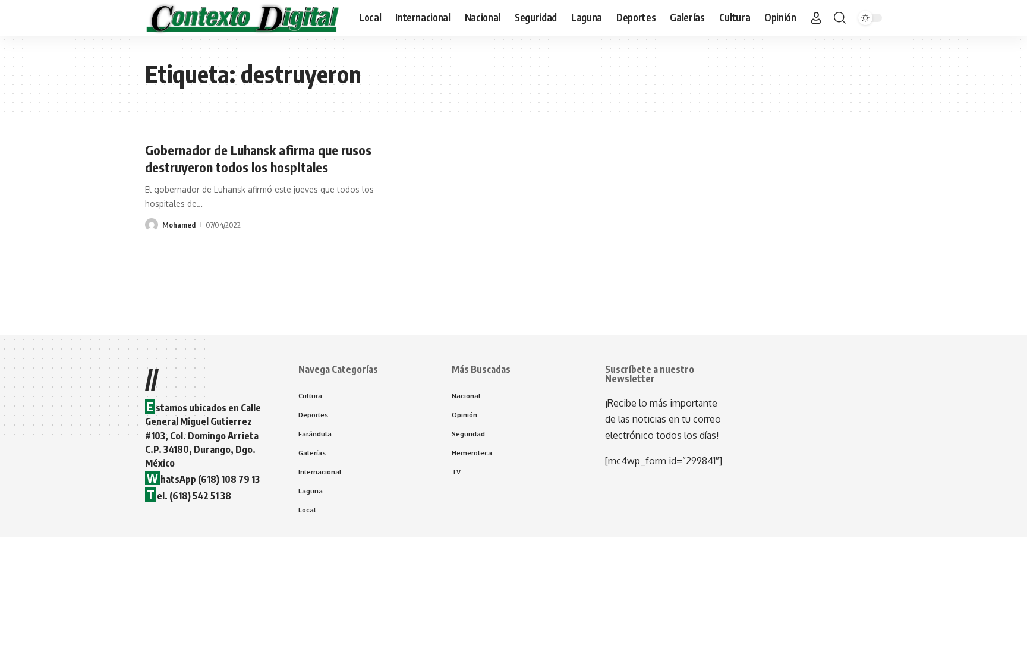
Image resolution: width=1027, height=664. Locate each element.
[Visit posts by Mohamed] (151, 224)
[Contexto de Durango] (242, 18)
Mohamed (179, 224)
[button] (816, 18)
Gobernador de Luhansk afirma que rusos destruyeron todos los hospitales (258, 158)
